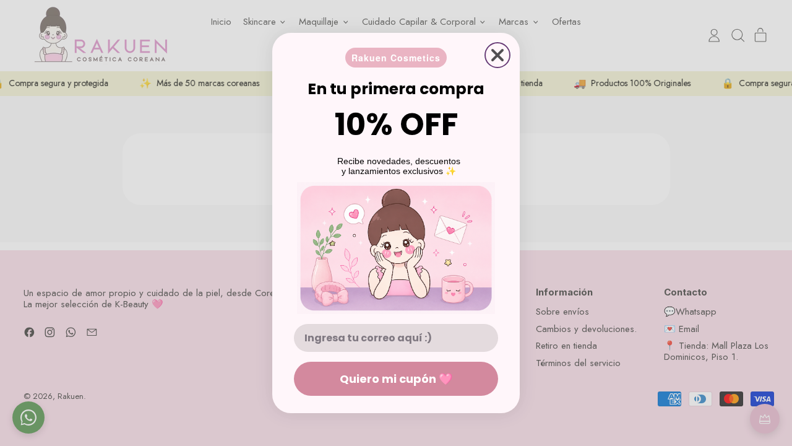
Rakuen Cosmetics (396, 57)
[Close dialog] (497, 55)
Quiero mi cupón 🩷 (396, 379)
